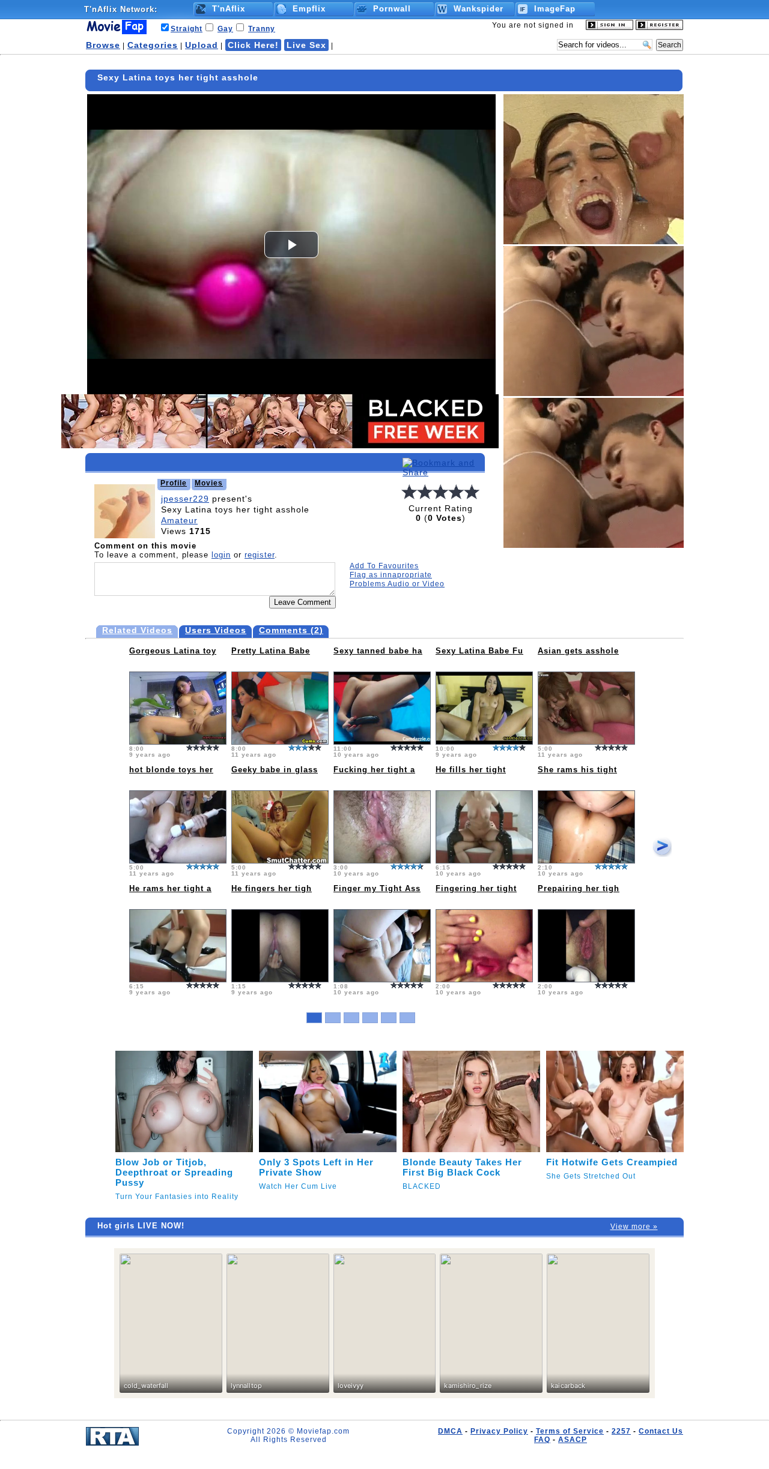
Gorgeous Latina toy (172, 650)
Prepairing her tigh (578, 888)
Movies (209, 483)
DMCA (450, 1431)
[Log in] (609, 27)
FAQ (542, 1439)
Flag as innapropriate (391, 575)
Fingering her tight (476, 888)
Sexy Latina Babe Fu (479, 650)
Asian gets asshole (578, 650)
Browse (103, 45)
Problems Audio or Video (397, 584)
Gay (225, 29)
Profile (173, 483)
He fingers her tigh (271, 888)
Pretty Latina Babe (270, 650)
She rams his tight (577, 769)
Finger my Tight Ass (377, 888)
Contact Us (661, 1431)
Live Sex (306, 45)
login (221, 554)
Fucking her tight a (374, 769)
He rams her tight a (170, 888)
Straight (186, 29)
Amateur (179, 520)
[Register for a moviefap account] (659, 27)
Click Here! (253, 45)
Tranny (261, 29)
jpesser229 (185, 498)
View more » (634, 1226)
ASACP (572, 1439)
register (260, 554)
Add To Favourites (384, 566)
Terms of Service (570, 1431)
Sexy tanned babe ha (377, 650)
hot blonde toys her (171, 769)
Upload (201, 45)
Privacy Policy (499, 1431)
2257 (621, 1431)
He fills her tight (471, 769)
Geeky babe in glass (274, 769)
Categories (152, 45)
